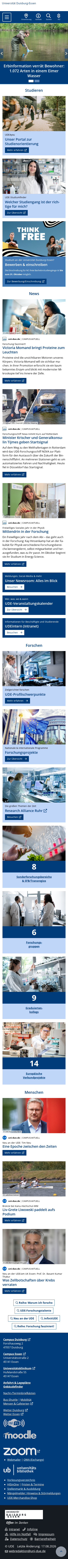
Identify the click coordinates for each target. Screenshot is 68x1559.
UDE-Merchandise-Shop (22, 1498)
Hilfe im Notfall (20, 1534)
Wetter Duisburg (13, 1410)
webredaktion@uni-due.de (27, 1551)
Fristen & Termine (33, 1484)
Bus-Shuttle (10, 1400)
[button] (38, 17)
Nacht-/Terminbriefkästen (19, 1393)
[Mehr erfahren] (34, 113)
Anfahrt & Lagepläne (17, 1383)
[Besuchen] (34, 238)
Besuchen (12, 586)
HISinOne (13, 1484)
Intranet (14, 1529)
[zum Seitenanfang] (61, 1551)
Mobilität (26, 1400)
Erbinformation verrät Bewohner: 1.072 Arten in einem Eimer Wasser (34, 70)
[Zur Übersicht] (34, 176)
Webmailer (14, 1460)
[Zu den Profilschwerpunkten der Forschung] (34, 668)
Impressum (46, 1534)
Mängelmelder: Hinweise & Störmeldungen (34, 1493)
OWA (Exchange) (34, 1460)
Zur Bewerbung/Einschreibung (24, 281)
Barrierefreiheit (45, 1539)
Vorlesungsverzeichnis (21, 1480)
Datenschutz (18, 1539)
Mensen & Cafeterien (16, 1403)
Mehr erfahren (15, 150)
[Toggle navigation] (6, 17)
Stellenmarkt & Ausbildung (23, 1489)
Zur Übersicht (14, 212)
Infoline (32, 1529)
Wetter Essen (11, 1414)
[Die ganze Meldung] (34, 316)
